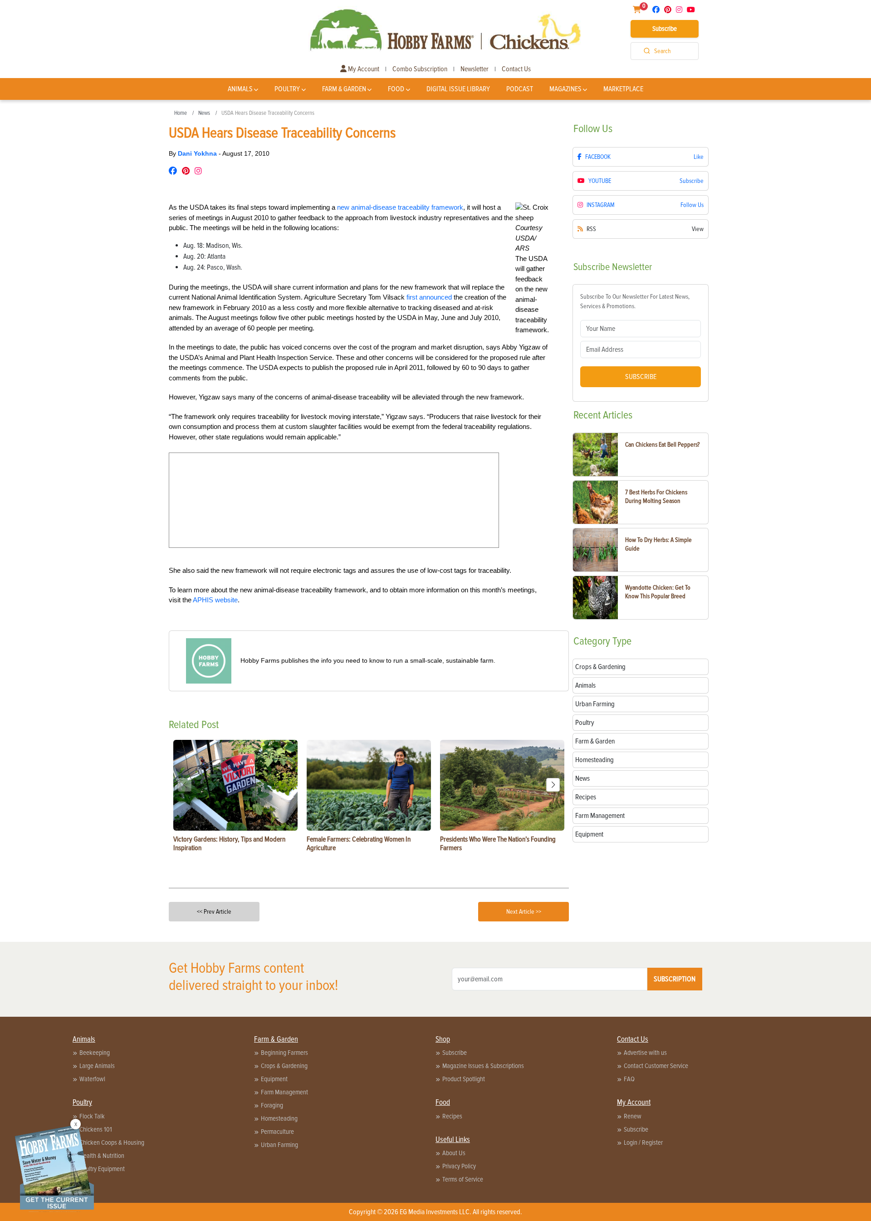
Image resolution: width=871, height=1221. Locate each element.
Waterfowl (92, 1079)
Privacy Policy (459, 1166)
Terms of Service (462, 1179)
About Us (453, 1153)
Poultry (287, 89)
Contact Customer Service (656, 1066)
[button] (553, 785)
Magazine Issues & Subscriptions (483, 1066)
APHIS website (215, 600)
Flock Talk (92, 1116)
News (204, 113)
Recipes (452, 1116)
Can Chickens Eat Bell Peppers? (662, 444)
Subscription (674, 979)
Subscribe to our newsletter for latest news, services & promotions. (635, 301)
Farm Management (284, 1092)
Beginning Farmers (284, 1053)
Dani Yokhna (198, 153)
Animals (240, 89)
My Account (363, 69)
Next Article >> (523, 912)
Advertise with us (645, 1053)
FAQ (629, 1079)
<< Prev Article (214, 912)
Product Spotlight (463, 1079)
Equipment (274, 1079)
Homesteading (279, 1118)
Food (396, 89)
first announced (429, 297)
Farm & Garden (344, 89)
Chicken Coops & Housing (111, 1142)
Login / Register (643, 1142)
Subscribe (664, 29)
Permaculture (277, 1131)
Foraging (272, 1105)
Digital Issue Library (458, 89)
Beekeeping (94, 1053)
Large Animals (97, 1066)
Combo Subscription (419, 69)
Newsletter (474, 69)
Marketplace (623, 89)
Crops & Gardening (284, 1066)
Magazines (565, 89)
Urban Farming (279, 1145)
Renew (632, 1116)
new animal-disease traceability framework (400, 207)
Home (180, 113)
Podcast (519, 89)
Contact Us (516, 69)
